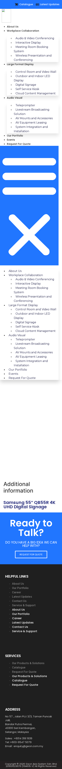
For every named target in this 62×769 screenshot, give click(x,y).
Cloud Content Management (36, 93)
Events (11, 139)
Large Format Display (20, 64)
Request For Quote (18, 144)
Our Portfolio (15, 135)
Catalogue (18, 667)
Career (16, 592)
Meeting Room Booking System (31, 49)
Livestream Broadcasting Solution (31, 112)
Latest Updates (22, 596)
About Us (12, 26)
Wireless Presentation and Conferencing (33, 58)
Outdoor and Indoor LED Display (32, 78)
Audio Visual (14, 98)
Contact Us (19, 601)
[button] (29, 205)
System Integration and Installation (31, 129)
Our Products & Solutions (28, 663)
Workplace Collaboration (23, 30)
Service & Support (23, 605)
